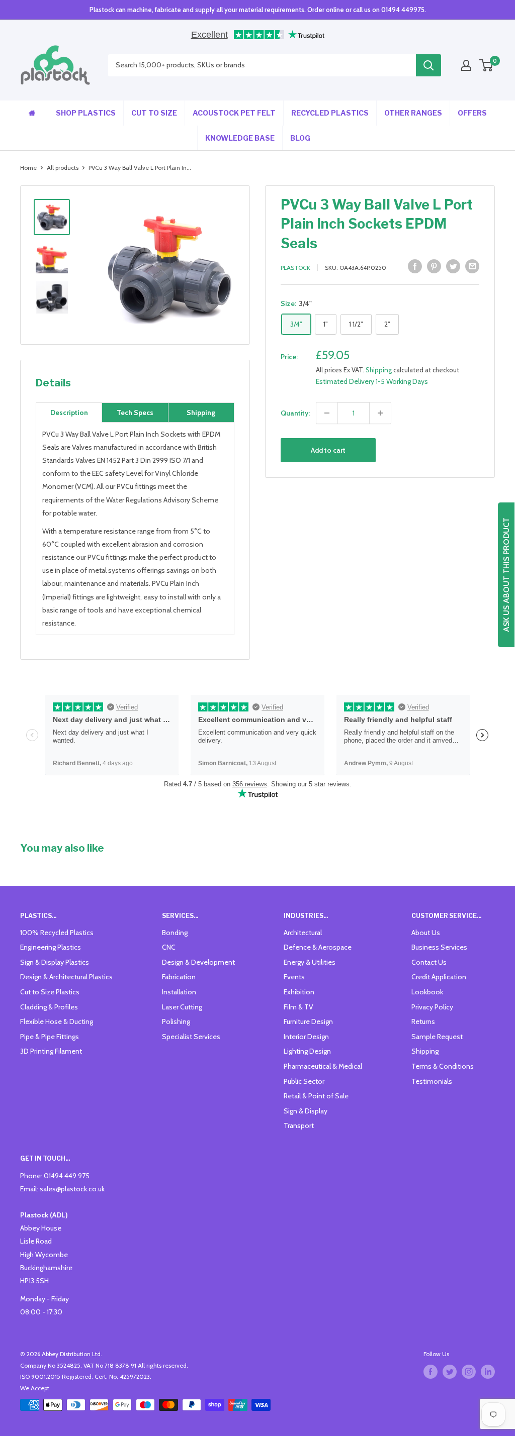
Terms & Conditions (442, 1066)
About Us (425, 932)
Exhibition (299, 991)
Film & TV (298, 1006)
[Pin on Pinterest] (434, 266)
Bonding (175, 932)
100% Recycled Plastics (57, 932)
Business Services (439, 947)
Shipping (379, 370)
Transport (299, 1125)
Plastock (295, 267)
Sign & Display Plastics (54, 962)
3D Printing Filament (51, 1051)
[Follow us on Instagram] (469, 1372)
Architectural (303, 932)
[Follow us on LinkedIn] (488, 1372)
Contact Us (429, 962)
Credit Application (438, 976)
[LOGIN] (466, 65)
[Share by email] (472, 266)
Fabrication (179, 976)
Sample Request (437, 1036)
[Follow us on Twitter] (450, 1372)
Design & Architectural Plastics (66, 976)
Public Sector (304, 1081)
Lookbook (427, 991)
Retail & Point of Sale (316, 1095)
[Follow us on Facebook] (430, 1372)
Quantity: (295, 413)
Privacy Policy (432, 1006)
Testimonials (431, 1081)
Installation (179, 991)
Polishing (176, 1021)
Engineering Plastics (50, 947)
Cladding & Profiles (49, 1006)
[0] (486, 65)
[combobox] (262, 65)
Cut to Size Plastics (49, 991)
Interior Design (306, 1036)
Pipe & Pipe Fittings (49, 1036)
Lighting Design (307, 1051)
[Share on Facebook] (415, 266)
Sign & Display (305, 1110)
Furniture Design (308, 1021)
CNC (169, 947)
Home (28, 167)
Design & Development (198, 962)
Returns (423, 1021)
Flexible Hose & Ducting (56, 1021)
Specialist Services (191, 1036)
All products (62, 167)
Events (294, 976)
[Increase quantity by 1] (380, 413)
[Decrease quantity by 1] (326, 413)
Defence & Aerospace (318, 947)
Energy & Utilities (309, 962)
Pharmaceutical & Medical (323, 1066)
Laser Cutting (182, 1006)
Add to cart (328, 450)
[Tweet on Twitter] (453, 266)
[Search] (428, 65)
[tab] (69, 412)
